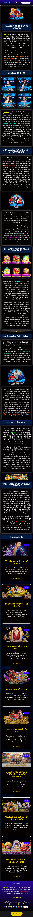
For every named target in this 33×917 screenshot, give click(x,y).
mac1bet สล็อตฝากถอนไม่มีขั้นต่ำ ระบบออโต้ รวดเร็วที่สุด (16, 774)
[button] (16, 3)
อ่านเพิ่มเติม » (16, 578)
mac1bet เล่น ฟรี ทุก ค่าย (16, 689)
